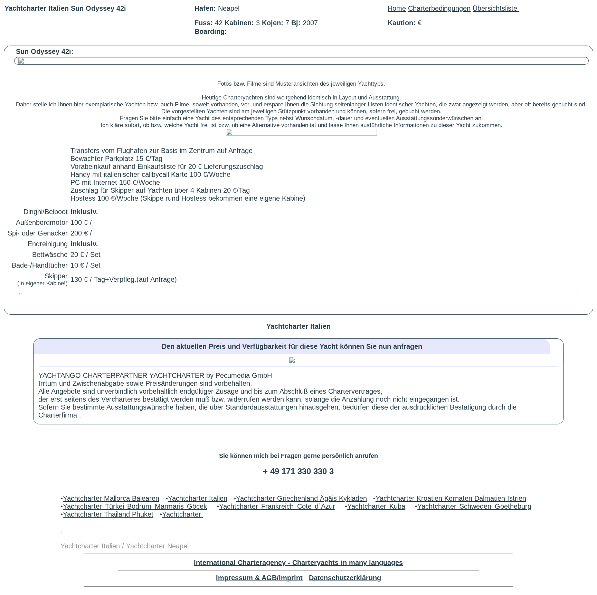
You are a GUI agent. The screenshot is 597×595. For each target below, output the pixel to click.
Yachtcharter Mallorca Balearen (111, 498)
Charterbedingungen (439, 8)
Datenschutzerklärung (345, 578)
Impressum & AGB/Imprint (259, 578)
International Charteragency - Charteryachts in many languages (298, 562)
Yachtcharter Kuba (376, 506)
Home (397, 8)
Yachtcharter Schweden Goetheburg (474, 506)
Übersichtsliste (496, 8)
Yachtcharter (182, 514)
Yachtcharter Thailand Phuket (108, 514)
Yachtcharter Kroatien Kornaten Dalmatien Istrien (451, 498)
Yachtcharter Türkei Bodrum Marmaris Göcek (135, 506)
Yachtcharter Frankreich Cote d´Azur (277, 506)
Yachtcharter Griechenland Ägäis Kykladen (301, 498)
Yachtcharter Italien (197, 498)
